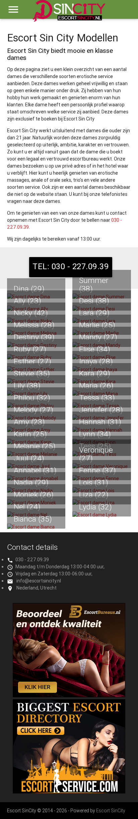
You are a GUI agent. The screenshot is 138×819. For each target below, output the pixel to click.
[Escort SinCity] (68, 14)
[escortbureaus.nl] (69, 695)
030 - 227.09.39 (32, 560)
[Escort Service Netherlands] (69, 792)
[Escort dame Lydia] (101, 515)
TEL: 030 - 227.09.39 (70, 266)
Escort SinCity (110, 811)
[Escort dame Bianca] (36, 527)
